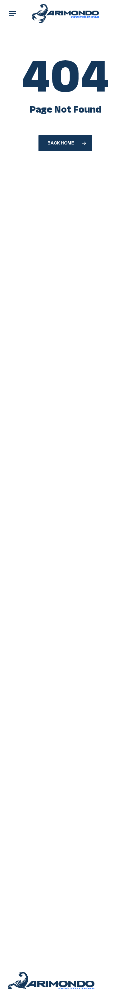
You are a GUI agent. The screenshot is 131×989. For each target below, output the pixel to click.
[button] (12, 13)
